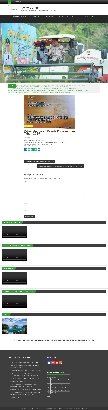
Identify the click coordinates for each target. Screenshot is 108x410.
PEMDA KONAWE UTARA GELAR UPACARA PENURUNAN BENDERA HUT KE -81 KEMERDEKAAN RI (42, 87)
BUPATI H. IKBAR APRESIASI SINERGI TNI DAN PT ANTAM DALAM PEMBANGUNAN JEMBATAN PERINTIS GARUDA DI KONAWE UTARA (51, 85)
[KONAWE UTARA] (10, 17)
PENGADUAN (89, 17)
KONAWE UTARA (30, 7)
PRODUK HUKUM (63, 17)
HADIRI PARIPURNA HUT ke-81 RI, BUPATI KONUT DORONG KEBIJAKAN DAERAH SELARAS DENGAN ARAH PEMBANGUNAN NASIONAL (43, 88)
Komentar (27, 181)
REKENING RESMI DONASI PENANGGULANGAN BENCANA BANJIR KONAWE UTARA (60, 166)
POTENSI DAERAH (48, 17)
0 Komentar (27, 137)
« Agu (48, 396)
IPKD (72, 17)
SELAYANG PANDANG (19, 17)
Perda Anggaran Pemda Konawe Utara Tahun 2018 (40, 161)
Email (25, 204)
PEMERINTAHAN (34, 17)
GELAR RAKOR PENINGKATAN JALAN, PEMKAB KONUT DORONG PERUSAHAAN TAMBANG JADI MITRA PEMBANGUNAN (39, 92)
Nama (25, 198)
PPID (79, 17)
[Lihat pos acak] (98, 21)
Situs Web (26, 210)
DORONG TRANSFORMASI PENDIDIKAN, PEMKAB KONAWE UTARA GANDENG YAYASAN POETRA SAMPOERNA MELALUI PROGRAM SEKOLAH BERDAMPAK (49, 90)
